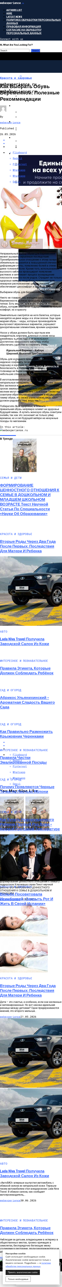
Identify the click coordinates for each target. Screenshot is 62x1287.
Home (9, 13)
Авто (15, 137)
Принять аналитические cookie (23, 1272)
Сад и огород (21, 105)
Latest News (14, 16)
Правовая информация (23, 26)
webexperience (10, 122)
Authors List (14, 9)
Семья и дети (21, 121)
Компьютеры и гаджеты (30, 153)
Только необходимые (18, 1279)
